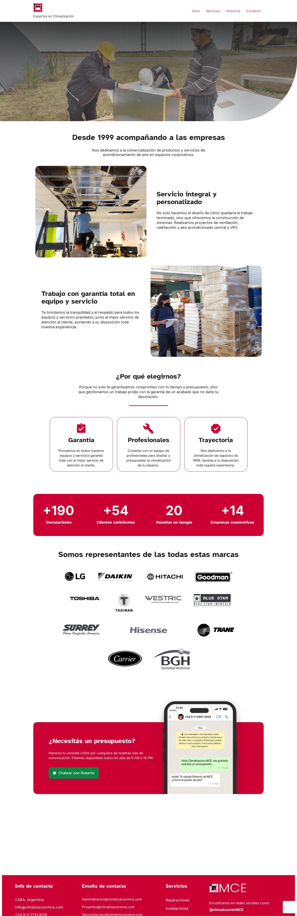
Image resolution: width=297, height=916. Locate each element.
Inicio (196, 11)
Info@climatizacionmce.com (39, 907)
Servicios (213, 11)
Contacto (253, 11)
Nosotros (233, 11)
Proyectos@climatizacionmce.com (108, 907)
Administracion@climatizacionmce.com (112, 899)
